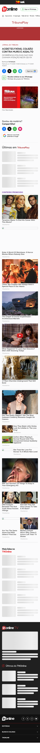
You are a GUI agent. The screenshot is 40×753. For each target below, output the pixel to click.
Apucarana (8, 16)
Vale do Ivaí (25, 16)
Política (37, 16)
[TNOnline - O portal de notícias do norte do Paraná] (9, 9)
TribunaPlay (20, 22)
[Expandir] (37, 737)
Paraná (32, 16)
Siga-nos (30, 71)
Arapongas (16, 16)
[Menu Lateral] (3, 16)
